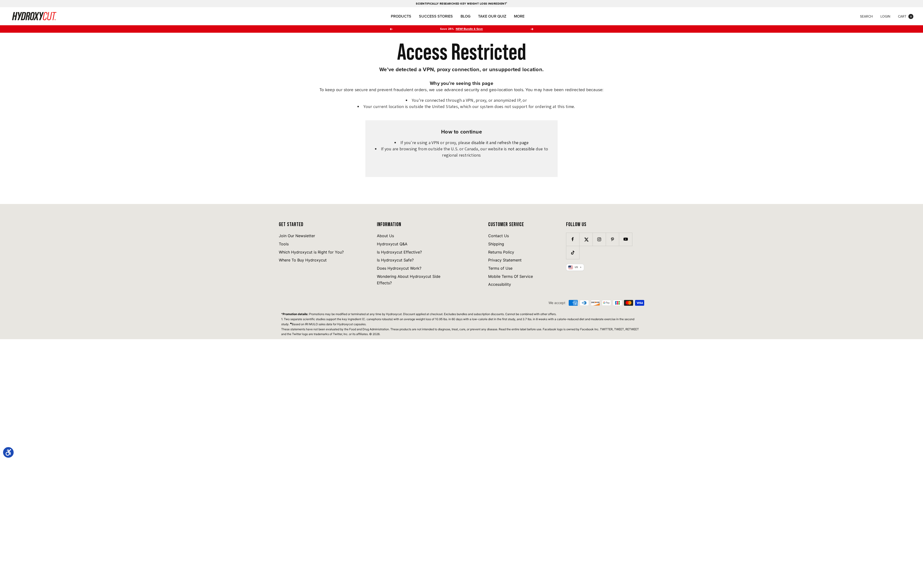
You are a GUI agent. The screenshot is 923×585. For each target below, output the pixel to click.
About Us (385, 235)
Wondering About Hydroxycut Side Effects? (408, 280)
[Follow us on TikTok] (572, 252)
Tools (284, 244)
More (519, 16)
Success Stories (436, 16)
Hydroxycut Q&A (392, 244)
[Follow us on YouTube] (625, 239)
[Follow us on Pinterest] (612, 239)
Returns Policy (501, 252)
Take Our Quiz (492, 16)
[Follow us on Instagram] (599, 239)
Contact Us (498, 235)
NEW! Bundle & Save (469, 29)
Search (866, 16)
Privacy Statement (505, 260)
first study (508, 319)
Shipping (496, 244)
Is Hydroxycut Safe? (395, 260)
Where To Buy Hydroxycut (303, 260)
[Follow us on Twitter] (585, 239)
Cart (905, 16)
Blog (465, 16)
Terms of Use (500, 268)
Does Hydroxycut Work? (399, 268)
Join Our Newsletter (297, 235)
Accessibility (499, 284)
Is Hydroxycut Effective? (399, 252)
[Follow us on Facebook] (572, 239)
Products (401, 16)
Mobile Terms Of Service (510, 276)
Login (885, 16)
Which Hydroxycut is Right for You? (311, 252)
